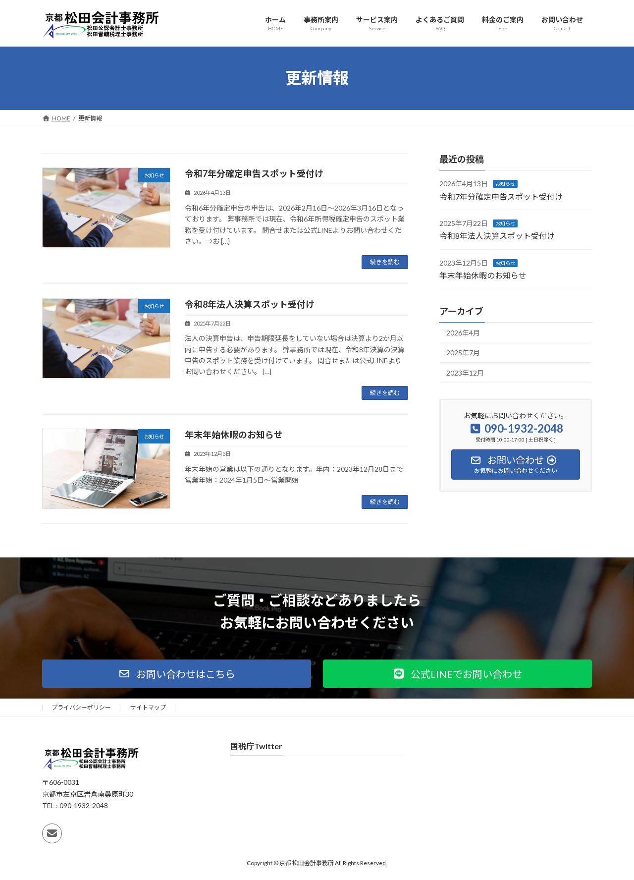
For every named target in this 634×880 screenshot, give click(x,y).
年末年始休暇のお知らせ (234, 434)
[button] (176, 674)
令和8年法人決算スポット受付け (250, 304)
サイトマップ (148, 707)
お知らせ (505, 184)
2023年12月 (465, 372)
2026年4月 (463, 332)
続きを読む (385, 262)
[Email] (52, 833)
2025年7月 (463, 352)
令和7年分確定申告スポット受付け (254, 173)
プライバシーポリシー (81, 707)
